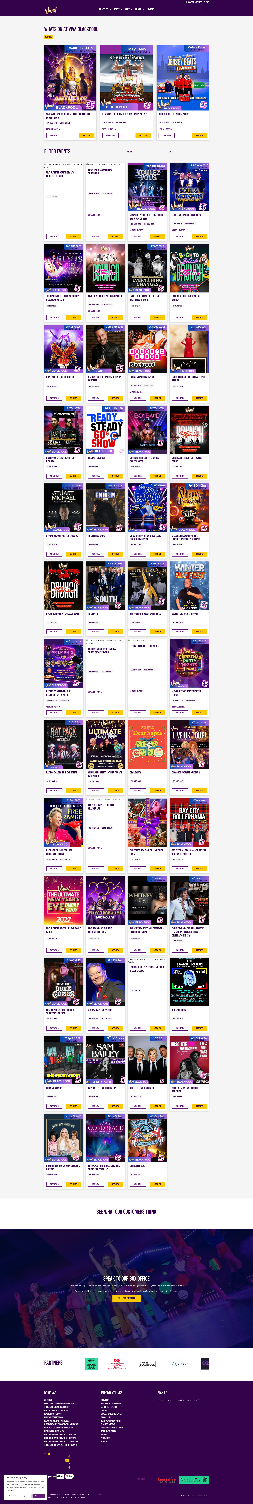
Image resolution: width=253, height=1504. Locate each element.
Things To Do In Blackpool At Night (56, 1407)
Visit (127, 9)
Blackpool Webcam (108, 1424)
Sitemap (104, 1441)
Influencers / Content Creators (112, 1427)
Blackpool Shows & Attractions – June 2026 (60, 1434)
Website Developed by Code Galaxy (195, 1496)
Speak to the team (126, 1298)
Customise (13, 1496)
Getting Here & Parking (109, 1407)
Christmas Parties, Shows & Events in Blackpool (61, 1424)
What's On (103, 9)
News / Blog (105, 1438)
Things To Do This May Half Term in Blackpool (60, 1445)
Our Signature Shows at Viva (54, 1431)
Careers (104, 1410)
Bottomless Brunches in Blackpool (57, 1410)
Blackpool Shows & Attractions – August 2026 (61, 1441)
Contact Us (105, 1400)
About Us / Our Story (109, 1431)
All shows (48, 1400)
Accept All (38, 1496)
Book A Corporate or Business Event (57, 1421)
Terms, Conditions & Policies (111, 1421)
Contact (150, 9)
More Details (54, 135)
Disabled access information (111, 1414)
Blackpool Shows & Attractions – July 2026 (60, 1438)
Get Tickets (87, 135)
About (138, 9)
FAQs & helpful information (111, 1403)
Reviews (104, 1434)
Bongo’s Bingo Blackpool (53, 1414)
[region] (25, 1487)
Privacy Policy (106, 1417)
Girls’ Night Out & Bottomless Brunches (58, 1427)
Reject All (26, 1496)
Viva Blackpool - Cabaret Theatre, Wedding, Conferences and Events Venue (74, 1494)
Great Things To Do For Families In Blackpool (60, 1403)
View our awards (144, 1479)
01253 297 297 (203, 2)
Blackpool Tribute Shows (53, 1417)
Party (117, 9)
